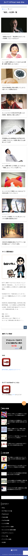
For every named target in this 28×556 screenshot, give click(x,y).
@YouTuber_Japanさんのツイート (11, 369)
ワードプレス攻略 (6, 539)
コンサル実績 (5, 523)
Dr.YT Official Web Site (14, 2)
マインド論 (5, 536)
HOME (15, 550)
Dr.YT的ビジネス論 (7, 511)
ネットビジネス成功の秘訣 (9, 529)
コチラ (13, 394)
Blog (3, 507)
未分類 (4, 542)
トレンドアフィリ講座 (8, 526)
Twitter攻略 (5, 517)
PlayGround (5, 514)
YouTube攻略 (5, 520)
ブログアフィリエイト (8, 533)
